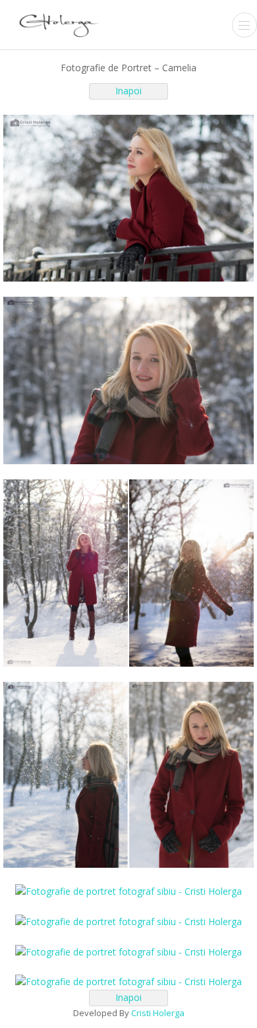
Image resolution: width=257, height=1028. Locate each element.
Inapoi (128, 90)
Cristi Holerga (158, 1013)
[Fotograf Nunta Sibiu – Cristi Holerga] (59, 23)
